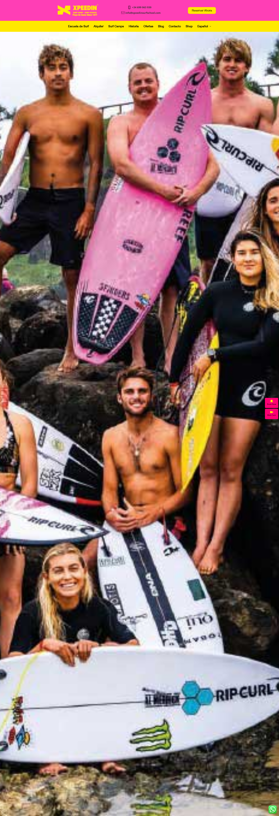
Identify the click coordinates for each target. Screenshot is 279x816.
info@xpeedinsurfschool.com (143, 12)
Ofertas (148, 26)
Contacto (175, 26)
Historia (134, 26)
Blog (161, 26)
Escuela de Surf (78, 26)
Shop (189, 26)
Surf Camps (116, 26)
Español (202, 26)
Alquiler (98, 26)
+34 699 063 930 (141, 7)
